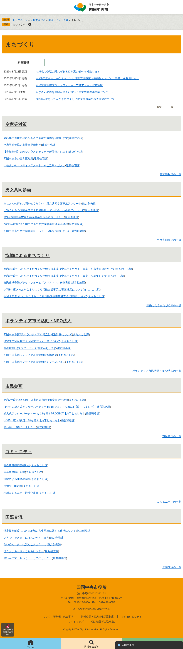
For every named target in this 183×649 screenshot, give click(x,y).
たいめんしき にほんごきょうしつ (25, 544)
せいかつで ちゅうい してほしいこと (28, 558)
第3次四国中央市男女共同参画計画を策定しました (34, 217)
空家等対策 (16, 124)
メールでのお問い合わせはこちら (91, 609)
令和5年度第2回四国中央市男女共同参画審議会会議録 (36, 223)
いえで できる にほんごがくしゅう (26, 537)
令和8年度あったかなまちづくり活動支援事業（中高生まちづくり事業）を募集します (87, 78)
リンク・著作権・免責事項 (58, 616)
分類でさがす (37, 20)
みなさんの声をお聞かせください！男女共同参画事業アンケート (74, 92)
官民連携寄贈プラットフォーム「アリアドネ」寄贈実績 (69, 85)
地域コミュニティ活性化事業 (21, 492)
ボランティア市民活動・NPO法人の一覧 (156, 370)
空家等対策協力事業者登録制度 (22, 144)
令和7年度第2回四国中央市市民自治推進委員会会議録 (36, 399)
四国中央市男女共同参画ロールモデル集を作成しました (37, 230)
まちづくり (19, 24)
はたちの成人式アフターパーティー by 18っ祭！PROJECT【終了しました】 (50, 406)
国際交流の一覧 (171, 567)
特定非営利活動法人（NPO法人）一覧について (32, 341)
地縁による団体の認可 (17, 479)
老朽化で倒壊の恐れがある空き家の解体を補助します (68, 71)
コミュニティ (18, 451)
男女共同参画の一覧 (169, 239)
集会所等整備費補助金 (17, 465)
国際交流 (14, 517)
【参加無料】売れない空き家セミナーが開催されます (36, 151)
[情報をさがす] (91, 643)
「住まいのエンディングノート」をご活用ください (34, 165)
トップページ (20, 20)
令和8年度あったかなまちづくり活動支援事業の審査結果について (75, 98)
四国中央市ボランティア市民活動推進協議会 (30, 354)
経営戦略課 (78, 282)
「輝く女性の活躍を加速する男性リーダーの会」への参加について (44, 210)
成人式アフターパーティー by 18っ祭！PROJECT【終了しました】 (44, 413)
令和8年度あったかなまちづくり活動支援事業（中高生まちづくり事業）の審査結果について (59, 268)
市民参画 (14, 386)
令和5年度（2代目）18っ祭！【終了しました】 (32, 420)
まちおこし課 (124, 268)
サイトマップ (75, 621)
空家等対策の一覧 (170, 174)
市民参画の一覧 (171, 436)
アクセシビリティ (132, 616)
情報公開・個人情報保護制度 (97, 616)
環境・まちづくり (58, 20)
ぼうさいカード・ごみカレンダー (24, 551)
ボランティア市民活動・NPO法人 (38, 320)
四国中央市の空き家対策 (18, 158)
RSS (159, 107)
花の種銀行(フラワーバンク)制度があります (30, 348)
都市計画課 (64, 348)
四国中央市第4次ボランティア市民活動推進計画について (38, 334)
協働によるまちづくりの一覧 (163, 305)
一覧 (170, 107)
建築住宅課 (75, 137)
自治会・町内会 (13, 485)
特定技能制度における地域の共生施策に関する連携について (40, 530)
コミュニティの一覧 (169, 501)
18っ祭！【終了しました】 (20, 427)
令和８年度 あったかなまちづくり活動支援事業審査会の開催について (45, 296)
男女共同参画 (18, 189)
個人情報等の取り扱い (103, 621)
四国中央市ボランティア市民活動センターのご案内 (34, 361)
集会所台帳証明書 (14, 472)
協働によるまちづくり (27, 255)
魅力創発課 (89, 203)
